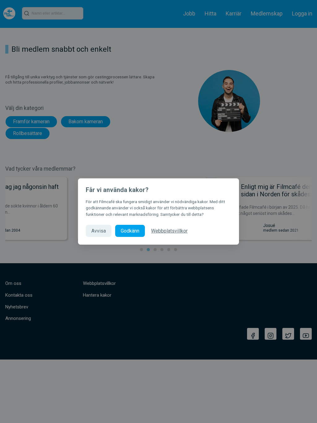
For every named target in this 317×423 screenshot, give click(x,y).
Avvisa (98, 231)
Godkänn (130, 231)
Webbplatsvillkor (169, 231)
